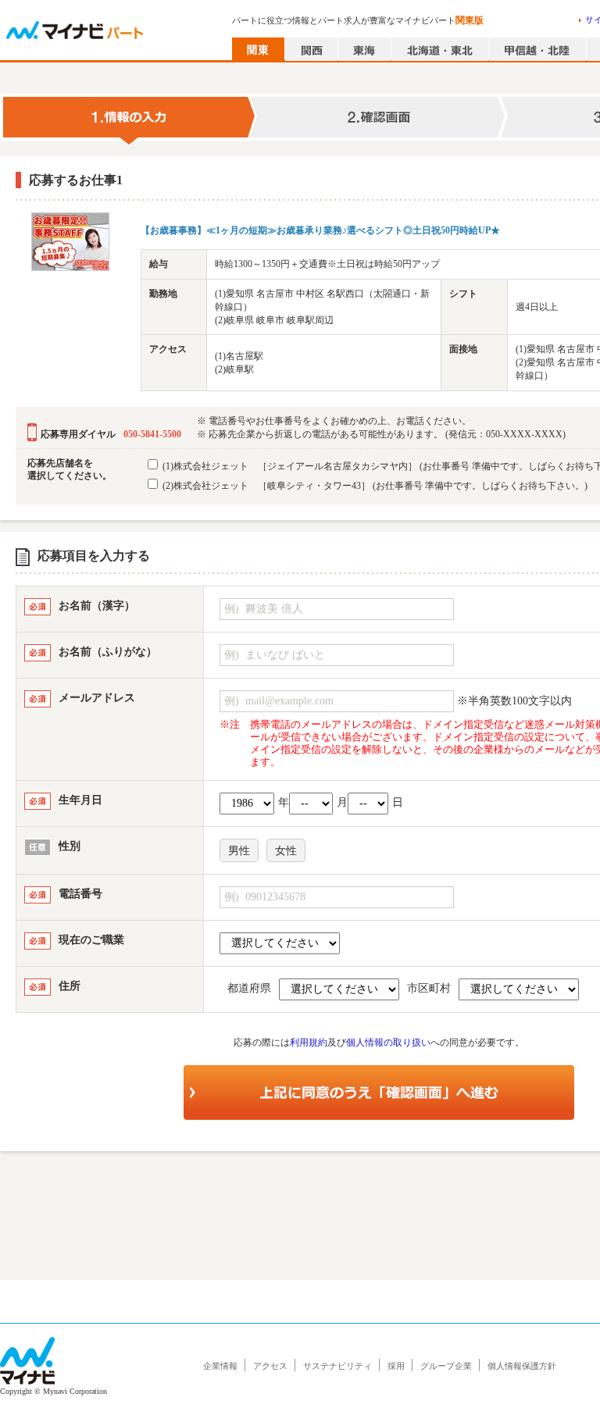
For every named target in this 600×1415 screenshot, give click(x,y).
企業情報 (220, 1365)
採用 (396, 1365)
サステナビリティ (337, 1365)
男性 (239, 851)
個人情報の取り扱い (388, 1042)
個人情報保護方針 (522, 1365)
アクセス (270, 1365)
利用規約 (308, 1042)
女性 (286, 851)
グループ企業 (446, 1365)
